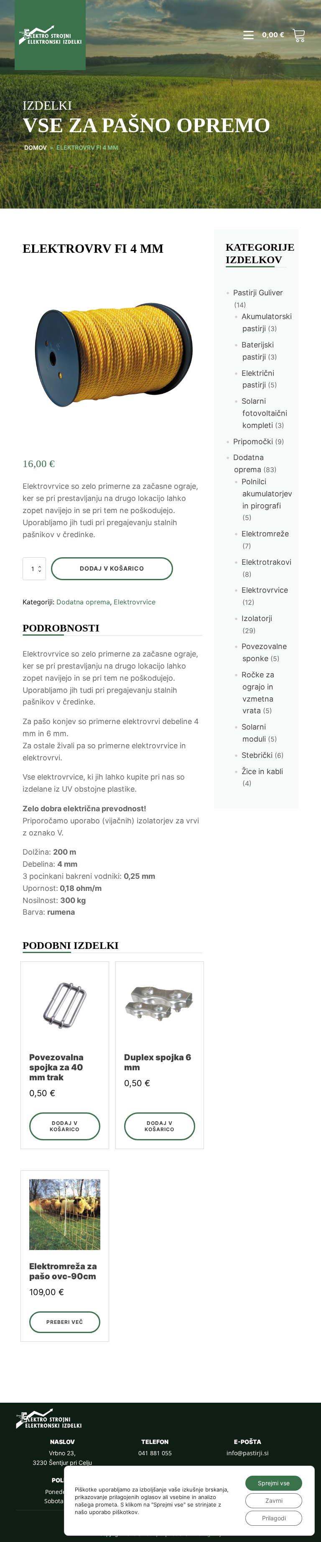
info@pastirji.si (248, 1453)
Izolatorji (257, 618)
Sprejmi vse (274, 1483)
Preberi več (64, 1322)
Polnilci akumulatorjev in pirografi (267, 493)
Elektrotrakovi (266, 562)
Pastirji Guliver (258, 292)
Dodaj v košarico (112, 568)
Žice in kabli (262, 771)
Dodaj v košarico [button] (64, 1126)
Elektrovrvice (134, 602)
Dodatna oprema (83, 602)
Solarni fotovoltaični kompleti (264, 413)
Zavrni (274, 1500)
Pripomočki (253, 441)
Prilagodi (274, 1518)
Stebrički (257, 755)
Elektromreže (265, 533)
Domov (35, 147)
